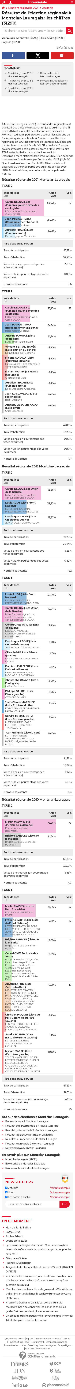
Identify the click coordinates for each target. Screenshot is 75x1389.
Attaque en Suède (16, 1258)
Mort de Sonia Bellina (18, 1227)
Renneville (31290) (27, 38)
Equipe (29, 1338)
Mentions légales (48, 1345)
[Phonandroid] (55, 1385)
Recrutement (37, 1342)
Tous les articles (15, 1342)
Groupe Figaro (64, 1345)
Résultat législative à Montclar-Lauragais (29, 1134)
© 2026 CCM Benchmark (37, 1348)
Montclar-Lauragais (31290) (21, 1159)
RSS (27, 1342)
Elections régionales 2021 (23, 7)
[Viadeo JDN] (55, 1378)
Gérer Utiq (33, 1345)
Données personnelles (56, 1342)
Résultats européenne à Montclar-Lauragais (31, 1139)
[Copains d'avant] (20, 1378)
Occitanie (47, 7)
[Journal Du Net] (20, 1371)
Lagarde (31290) (11, 42)
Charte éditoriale (43, 1338)
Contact (67, 1338)
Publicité (56, 1338)
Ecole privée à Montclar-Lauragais (25, 1163)
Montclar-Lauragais (50, 80)
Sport (11, 1192)
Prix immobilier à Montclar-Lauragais (27, 1168)
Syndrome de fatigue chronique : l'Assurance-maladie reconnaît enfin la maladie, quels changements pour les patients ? (39, 1249)
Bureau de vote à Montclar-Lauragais (26, 1121)
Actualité (13, 1188)
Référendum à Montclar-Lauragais (25, 1148)
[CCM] (55, 1364)
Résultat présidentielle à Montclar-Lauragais (31, 1130)
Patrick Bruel (13, 1232)
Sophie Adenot (14, 1236)
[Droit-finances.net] (55, 1371)
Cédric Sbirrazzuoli (16, 1240)
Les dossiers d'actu (18, 1197)
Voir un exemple (60, 1188)
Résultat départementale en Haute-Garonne (31, 1125)
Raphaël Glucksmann (18, 1262)
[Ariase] (20, 1385)
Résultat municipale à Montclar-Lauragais (29, 1143)
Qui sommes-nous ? (14, 1338)
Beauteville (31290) (52, 38)
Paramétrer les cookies (15, 1345)
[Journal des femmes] (20, 1364)
